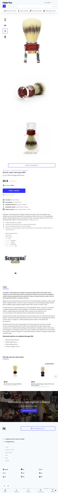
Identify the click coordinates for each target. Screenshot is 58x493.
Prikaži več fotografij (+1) (31, 165)
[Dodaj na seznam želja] (25, 381)
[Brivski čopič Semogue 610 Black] (15, 371)
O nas (6, 447)
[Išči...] (53, 6)
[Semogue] (15, 259)
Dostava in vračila (9, 449)
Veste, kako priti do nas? (29, 410)
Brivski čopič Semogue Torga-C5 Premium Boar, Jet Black (42, 384)
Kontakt (7, 460)
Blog (6, 457)
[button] (55, 376)
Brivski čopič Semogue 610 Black (13, 384)
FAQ (6, 455)
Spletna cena (13, 181)
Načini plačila (8, 452)
